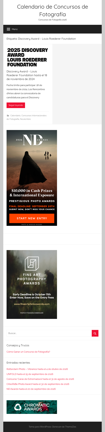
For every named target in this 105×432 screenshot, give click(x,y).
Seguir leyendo (16, 105)
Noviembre (25, 119)
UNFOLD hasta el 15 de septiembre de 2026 (30, 374)
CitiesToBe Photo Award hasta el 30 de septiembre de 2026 (38, 384)
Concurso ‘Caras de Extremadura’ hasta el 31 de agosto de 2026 (40, 379)
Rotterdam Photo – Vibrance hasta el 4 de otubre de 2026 (37, 369)
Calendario (15, 115)
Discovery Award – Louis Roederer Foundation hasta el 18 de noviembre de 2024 (27, 75)
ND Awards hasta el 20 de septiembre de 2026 (31, 389)
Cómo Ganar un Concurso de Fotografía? (28, 351)
